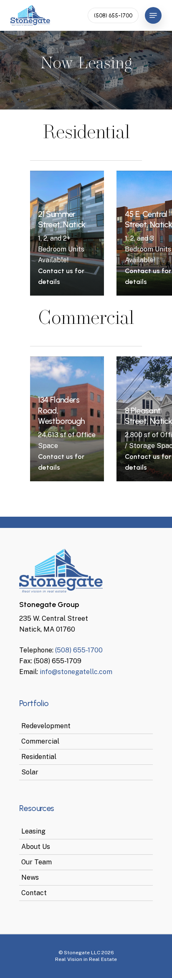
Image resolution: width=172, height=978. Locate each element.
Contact (34, 893)
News (30, 877)
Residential (38, 757)
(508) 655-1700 (79, 650)
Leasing (33, 831)
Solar (29, 772)
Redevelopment (46, 726)
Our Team (36, 862)
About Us (35, 847)
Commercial (40, 741)
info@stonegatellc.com (76, 672)
